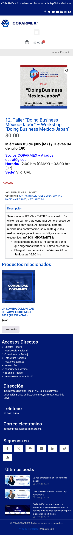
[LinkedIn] (61, 11)
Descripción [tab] (14, 208)
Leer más (11, 329)
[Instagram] (65, 11)
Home (54, 52)
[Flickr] (41, 448)
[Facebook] (45, 11)
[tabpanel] (39, 235)
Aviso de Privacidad (28, 529)
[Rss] (69, 11)
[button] (37, 32)
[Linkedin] (52, 448)
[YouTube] (30, 448)
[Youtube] (53, 11)
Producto (65, 52)
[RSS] (7, 457)
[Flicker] (57, 11)
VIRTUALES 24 (36, 199)
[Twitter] (49, 11)
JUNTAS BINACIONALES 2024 (35, 195)
